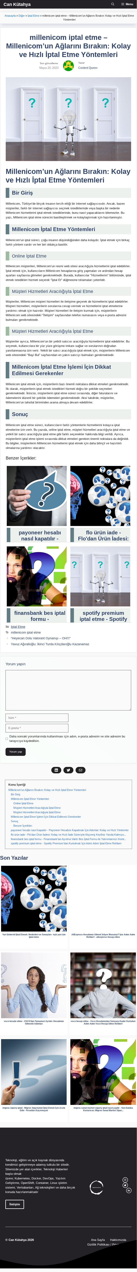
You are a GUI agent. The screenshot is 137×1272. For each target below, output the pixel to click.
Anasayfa (10, 15)
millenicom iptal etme (26, 632)
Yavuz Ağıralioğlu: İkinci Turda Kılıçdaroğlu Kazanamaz (50, 644)
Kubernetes (22, 1178)
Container (42, 1183)
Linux (53, 1183)
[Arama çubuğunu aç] (113, 4)
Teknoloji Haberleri (55, 1169)
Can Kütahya (17, 4)
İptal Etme (33, 15)
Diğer (22, 15)
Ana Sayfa (98, 1240)
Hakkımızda (118, 1240)
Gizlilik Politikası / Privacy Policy (108, 1244)
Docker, (37, 1178)
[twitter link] (125, 1185)
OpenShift (27, 1183)
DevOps (48, 1178)
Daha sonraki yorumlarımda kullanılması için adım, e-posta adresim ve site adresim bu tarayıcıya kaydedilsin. (67, 739)
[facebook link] (128, 1190)
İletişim (14, 1204)
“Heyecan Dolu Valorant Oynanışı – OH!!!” (41, 638)
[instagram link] (125, 1180)
